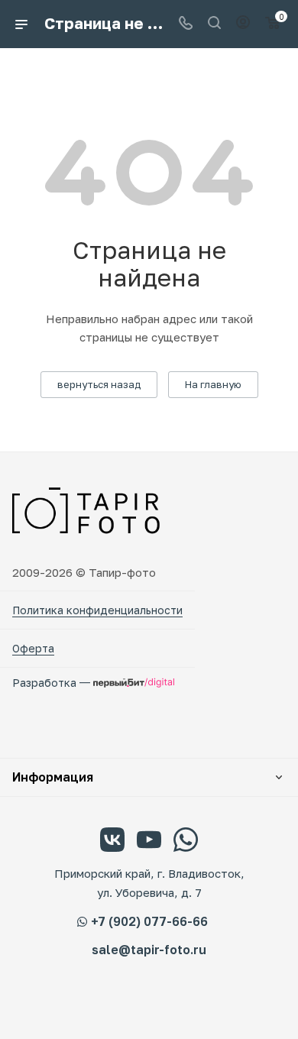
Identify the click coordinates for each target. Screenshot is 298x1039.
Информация (52, 777)
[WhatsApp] (185, 841)
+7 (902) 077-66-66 (149, 921)
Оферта (33, 648)
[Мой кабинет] (243, 24)
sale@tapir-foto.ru (149, 950)
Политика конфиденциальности (97, 610)
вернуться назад (99, 384)
